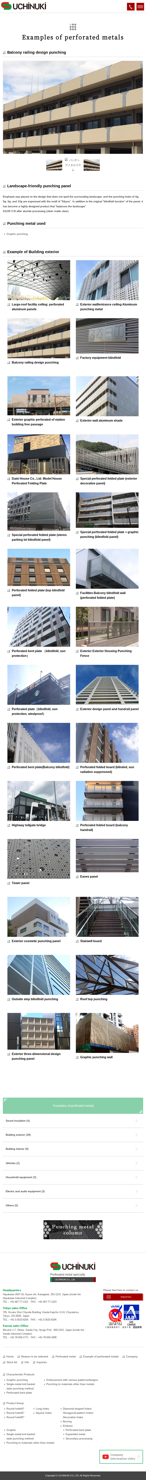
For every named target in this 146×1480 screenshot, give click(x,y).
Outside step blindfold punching (35, 999)
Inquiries (126, 1297)
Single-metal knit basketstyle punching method (20, 1386)
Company (132, 1356)
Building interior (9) (17, 1148)
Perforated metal (66, 1356)
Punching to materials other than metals (70, 1384)
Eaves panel (89, 876)
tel (131, 9)
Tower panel (20, 883)
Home (10, 1356)
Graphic (11, 1429)
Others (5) (12, 1205)
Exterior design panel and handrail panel (109, 709)
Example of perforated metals (101, 1356)
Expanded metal (75, 1434)
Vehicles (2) (13, 1163)
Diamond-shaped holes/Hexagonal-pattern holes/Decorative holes (78, 1413)
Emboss (68, 1425)
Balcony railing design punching (35, 362)
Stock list (11, 1362)
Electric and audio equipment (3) (25, 1191)
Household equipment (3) (21, 1177)
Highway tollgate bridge (29, 825)
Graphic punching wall (96, 1057)
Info (27, 1362)
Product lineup (15, 1403)
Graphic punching (17, 233)
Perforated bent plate (19, 1392)
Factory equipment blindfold (100, 357)
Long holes (42, 1408)
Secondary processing (79, 1438)
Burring (67, 1421)
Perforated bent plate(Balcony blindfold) (40, 767)
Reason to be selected (34, 1356)
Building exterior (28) (18, 1134)
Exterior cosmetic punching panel (36, 941)
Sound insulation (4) (18, 1120)
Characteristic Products (20, 1374)
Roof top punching (93, 999)
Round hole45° (15, 1412)
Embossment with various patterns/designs (72, 1379)
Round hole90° (15, 1417)
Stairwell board (91, 941)
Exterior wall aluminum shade (101, 420)
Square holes (44, 1412)
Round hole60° (15, 1408)
